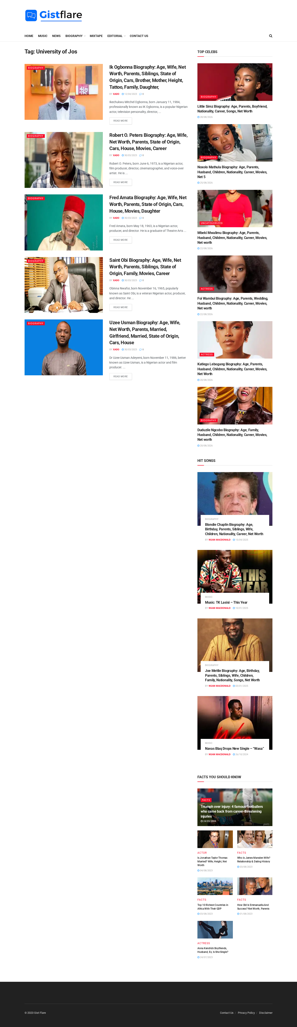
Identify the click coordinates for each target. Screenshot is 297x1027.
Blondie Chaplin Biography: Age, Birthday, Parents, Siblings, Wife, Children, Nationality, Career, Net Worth (234, 529)
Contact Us (139, 36)
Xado (116, 94)
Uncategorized (212, 223)
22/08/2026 (206, 248)
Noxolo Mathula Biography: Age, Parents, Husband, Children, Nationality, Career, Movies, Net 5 (232, 172)
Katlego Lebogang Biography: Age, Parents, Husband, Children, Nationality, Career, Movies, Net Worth (232, 369)
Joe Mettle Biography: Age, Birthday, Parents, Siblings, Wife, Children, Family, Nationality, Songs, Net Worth (232, 675)
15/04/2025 (241, 539)
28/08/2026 (206, 117)
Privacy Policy (246, 1012)
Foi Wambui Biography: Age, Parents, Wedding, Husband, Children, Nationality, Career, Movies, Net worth (232, 303)
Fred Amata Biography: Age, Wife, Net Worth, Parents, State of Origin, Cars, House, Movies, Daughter (147, 204)
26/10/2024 (241, 754)
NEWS (56, 36)
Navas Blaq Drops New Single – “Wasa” (234, 748)
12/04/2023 (130, 94)
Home (29, 36)
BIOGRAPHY (74, 36)
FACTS (206, 800)
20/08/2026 (206, 380)
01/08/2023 (245, 913)
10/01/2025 (241, 608)
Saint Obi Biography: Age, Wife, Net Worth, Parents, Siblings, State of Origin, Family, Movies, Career (145, 266)
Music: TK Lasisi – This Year (226, 602)
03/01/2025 (241, 686)
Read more (120, 120)
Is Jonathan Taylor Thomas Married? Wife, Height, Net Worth (212, 861)
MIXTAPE (96, 36)
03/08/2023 (245, 866)
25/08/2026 (206, 182)
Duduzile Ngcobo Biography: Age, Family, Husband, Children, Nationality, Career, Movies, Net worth (232, 435)
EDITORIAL (115, 36)
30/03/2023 (130, 155)
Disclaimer (265, 1012)
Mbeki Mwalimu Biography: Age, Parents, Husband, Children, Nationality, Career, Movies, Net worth (232, 238)
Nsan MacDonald (219, 539)
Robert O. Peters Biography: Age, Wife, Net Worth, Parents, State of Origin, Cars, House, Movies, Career (148, 141)
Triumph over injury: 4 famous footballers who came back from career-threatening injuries (232, 811)
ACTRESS (207, 288)
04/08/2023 (206, 870)
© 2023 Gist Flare (35, 1012)
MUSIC (42, 36)
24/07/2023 (206, 957)
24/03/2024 (209, 821)
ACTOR (202, 853)
